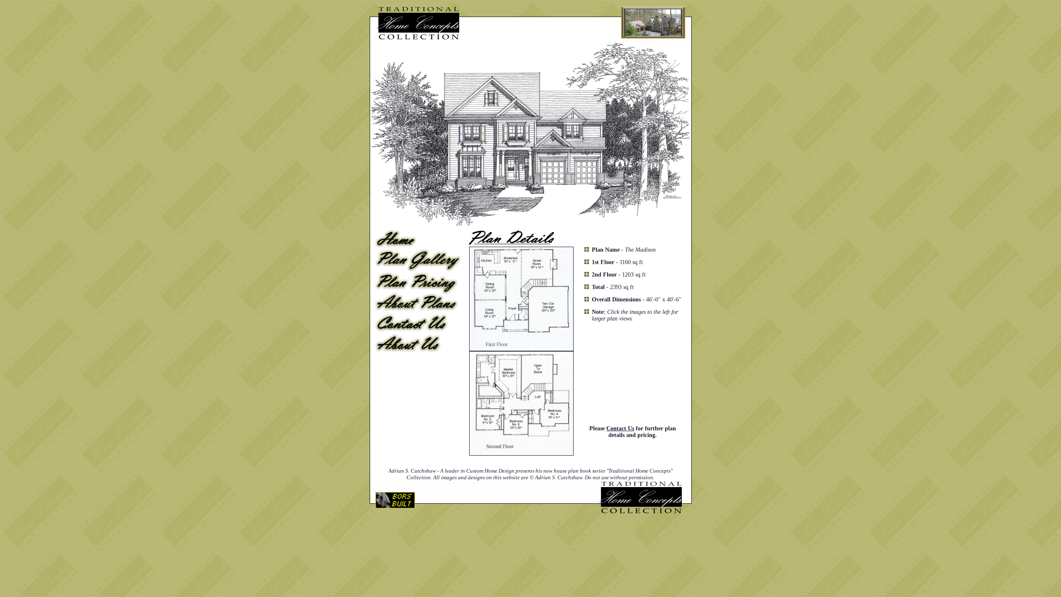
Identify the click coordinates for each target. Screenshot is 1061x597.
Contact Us (620, 428)
